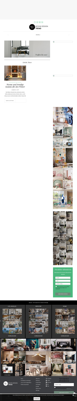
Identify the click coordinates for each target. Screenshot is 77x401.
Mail (48, 386)
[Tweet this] (20, 100)
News (22, 378)
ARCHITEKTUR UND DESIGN (15, 82)
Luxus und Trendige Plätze (26, 382)
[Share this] (18, 100)
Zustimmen (36, 398)
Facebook (49, 378)
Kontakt (37, 386)
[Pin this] (22, 100)
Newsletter (38, 384)
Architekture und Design (26, 380)
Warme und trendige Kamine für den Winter (15, 85)
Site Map (37, 390)
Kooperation (38, 382)
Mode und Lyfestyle (25, 384)
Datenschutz (38, 388)
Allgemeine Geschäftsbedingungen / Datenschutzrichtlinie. (60, 290)
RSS (48, 384)
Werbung (38, 380)
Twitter (48, 380)
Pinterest (49, 382)
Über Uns (38, 378)
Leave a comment (10, 100)
